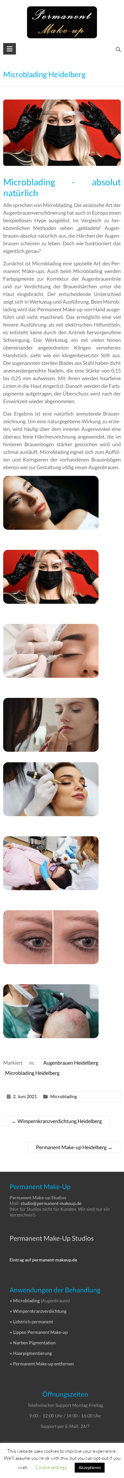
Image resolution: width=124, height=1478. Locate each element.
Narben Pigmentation (34, 1342)
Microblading (63, 1096)
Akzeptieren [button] (90, 1467)
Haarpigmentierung (32, 1353)
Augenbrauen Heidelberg (70, 1063)
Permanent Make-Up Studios (52, 1238)
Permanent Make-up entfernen (43, 1363)
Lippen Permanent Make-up (40, 1332)
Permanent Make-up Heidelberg (74, 1147)
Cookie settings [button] (51, 1467)
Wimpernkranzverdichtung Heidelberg (56, 1121)
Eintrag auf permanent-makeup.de (43, 1259)
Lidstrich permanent (33, 1321)
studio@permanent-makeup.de (51, 1203)
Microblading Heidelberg (32, 1073)
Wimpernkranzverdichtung (39, 1311)
